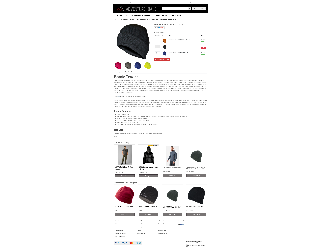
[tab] (119, 71)
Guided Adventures (161, 2)
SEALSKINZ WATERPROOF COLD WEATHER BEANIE (195, 167)
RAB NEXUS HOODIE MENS (172, 167)
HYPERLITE (119, 15)
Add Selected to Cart (162, 59)
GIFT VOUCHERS (170, 15)
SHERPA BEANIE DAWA (194, 206)
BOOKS (179, 15)
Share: (156, 27)
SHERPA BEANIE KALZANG (124, 206)
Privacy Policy (162, 227)
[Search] (189, 8)
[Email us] (179, 224)
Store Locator (141, 233)
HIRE (162, 15)
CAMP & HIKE (146, 15)
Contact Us (152, 2)
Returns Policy (162, 230)
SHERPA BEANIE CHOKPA (148, 206)
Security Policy (162, 233)
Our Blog (139, 227)
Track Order (119, 230)
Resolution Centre (120, 233)
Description (119, 71)
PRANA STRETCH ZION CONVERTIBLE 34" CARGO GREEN (124, 167)
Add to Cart (124, 214)
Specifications (129, 71)
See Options (124, 176)
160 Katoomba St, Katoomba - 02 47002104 (178, 2)
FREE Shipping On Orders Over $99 (132, 2)
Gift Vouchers (119, 227)
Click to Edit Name (120, 236)
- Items (199, 8)
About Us (145, 2)
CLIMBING (137, 15)
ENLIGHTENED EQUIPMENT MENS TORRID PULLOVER (148, 167)
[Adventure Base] (136, 8)
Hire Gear (118, 224)
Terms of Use (162, 224)
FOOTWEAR (156, 15)
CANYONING (129, 15)
